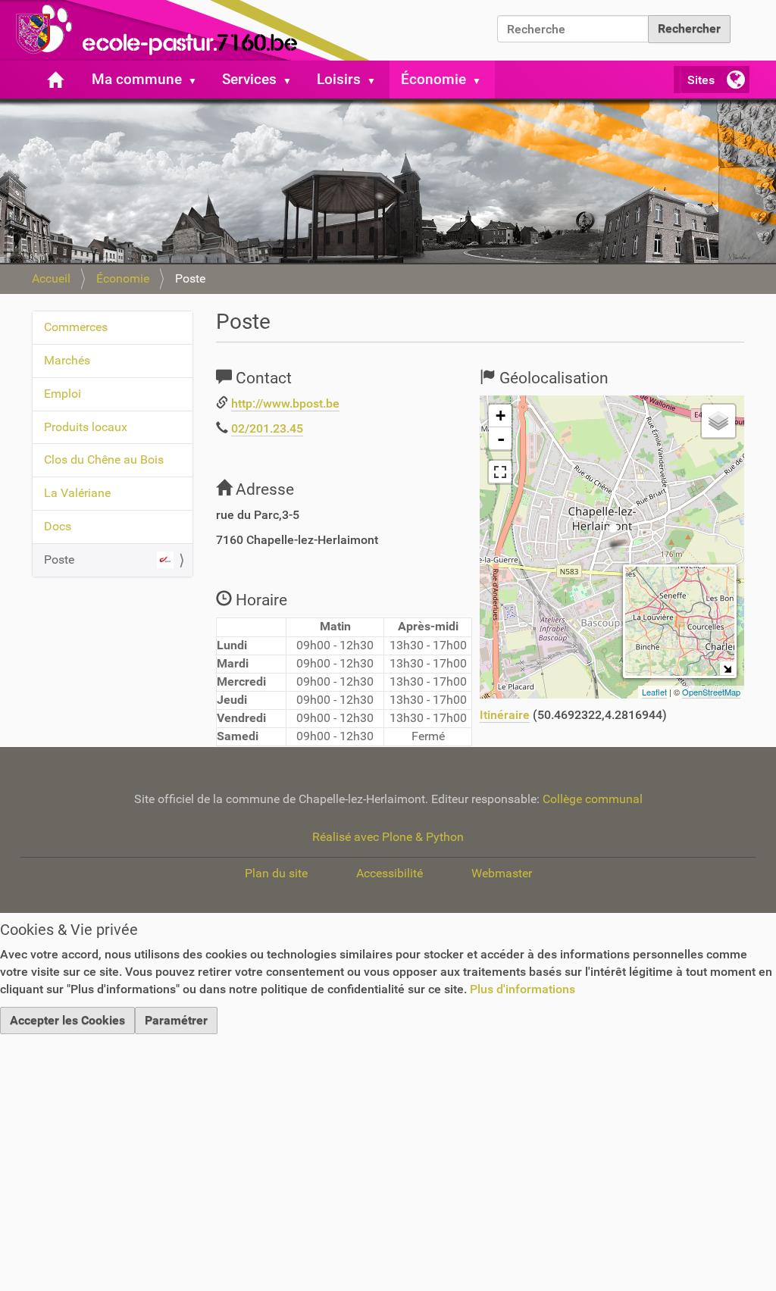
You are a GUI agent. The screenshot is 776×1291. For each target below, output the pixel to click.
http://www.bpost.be (285, 403)
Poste (59, 559)
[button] (198, 79)
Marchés (67, 360)
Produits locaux (85, 427)
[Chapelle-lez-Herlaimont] (189, 30)
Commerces (76, 327)
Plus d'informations (522, 989)
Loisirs (339, 79)
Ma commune (137, 79)
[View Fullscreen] (500, 472)
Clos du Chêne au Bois (104, 459)
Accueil (51, 278)
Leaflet (654, 692)
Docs (57, 526)
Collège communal (593, 799)
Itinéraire (505, 715)
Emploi (62, 393)
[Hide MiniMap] (727, 668)
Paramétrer (176, 1020)
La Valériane (77, 493)
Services (249, 79)
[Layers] (718, 421)
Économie (433, 79)
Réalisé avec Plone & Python (388, 837)
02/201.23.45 (267, 428)
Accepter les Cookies (67, 1020)
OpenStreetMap (711, 692)
